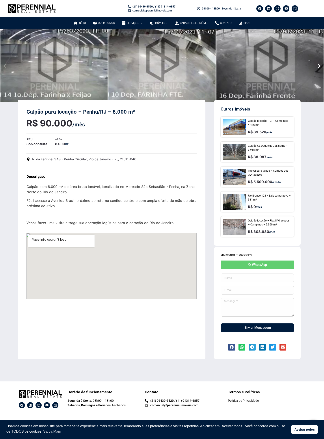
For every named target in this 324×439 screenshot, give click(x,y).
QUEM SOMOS (106, 23)
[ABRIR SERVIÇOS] (141, 23)
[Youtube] (286, 8)
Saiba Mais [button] (52, 431)
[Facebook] (259, 8)
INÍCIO (82, 23)
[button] (5, 66)
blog (247, 23)
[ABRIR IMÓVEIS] (167, 23)
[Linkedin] (268, 8)
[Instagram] (277, 8)
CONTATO (226, 23)
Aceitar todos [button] (304, 429)
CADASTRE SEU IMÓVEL (194, 23)
